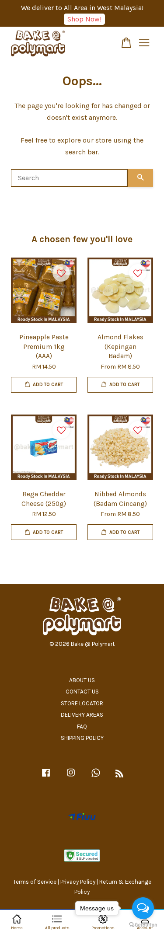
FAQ (82, 726)
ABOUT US (82, 680)
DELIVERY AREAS (82, 714)
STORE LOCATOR (82, 703)
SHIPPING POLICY (82, 738)
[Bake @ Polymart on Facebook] (46, 777)
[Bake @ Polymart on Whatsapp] (96, 777)
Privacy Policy (77, 881)
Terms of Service (34, 881)
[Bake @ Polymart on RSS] (119, 775)
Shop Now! (84, 19)
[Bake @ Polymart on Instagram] (71, 777)
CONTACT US (82, 691)
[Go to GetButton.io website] (143, 925)
